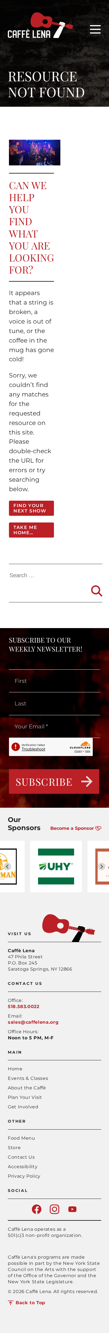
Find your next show (29, 508)
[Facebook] (36, 1212)
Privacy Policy (24, 1176)
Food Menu (21, 1138)
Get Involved (23, 1106)
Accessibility (22, 1166)
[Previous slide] (7, 866)
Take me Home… (25, 530)
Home (15, 1068)
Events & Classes (28, 1078)
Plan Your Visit (25, 1097)
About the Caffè (27, 1087)
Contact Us (21, 1157)
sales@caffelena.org (33, 1022)
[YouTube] (72, 1212)
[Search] (96, 591)
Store (14, 1147)
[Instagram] (54, 1212)
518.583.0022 (23, 1006)
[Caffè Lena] (40, 36)
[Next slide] (101, 866)
